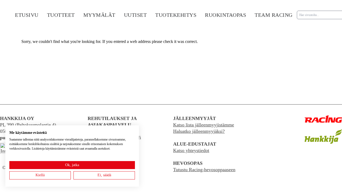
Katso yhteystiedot (191, 150)
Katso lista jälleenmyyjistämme (203, 124)
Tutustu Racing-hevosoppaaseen (204, 169)
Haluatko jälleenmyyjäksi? (199, 131)
